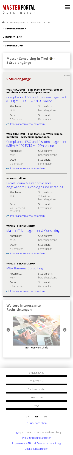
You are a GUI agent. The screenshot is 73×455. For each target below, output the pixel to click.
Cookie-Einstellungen (36, 448)
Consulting (35, 22)
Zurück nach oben (37, 423)
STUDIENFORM (14, 45)
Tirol (48, 22)
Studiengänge (17, 22)
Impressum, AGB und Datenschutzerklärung (36, 443)
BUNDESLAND (13, 37)
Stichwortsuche (36, 389)
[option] (36, 332)
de (45, 416)
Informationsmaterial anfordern (27, 124)
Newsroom (36, 397)
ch (27, 416)
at (36, 416)
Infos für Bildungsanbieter (36, 437)
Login (16, 432)
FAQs (37, 405)
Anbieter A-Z (36, 381)
